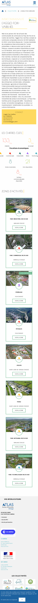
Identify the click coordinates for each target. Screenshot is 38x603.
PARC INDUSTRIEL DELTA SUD (19, 219)
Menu (34, 4)
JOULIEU (19, 365)
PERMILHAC (19, 292)
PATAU (19, 402)
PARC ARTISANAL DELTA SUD (19, 438)
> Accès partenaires (6, 522)
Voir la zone (19, 227)
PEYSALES (19, 329)
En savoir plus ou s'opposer (9, 599)
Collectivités (12, 11)
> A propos (4, 517)
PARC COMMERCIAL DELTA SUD (19, 255)
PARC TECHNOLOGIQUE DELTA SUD (19, 474)
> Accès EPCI (4, 519)
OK (22, 599)
